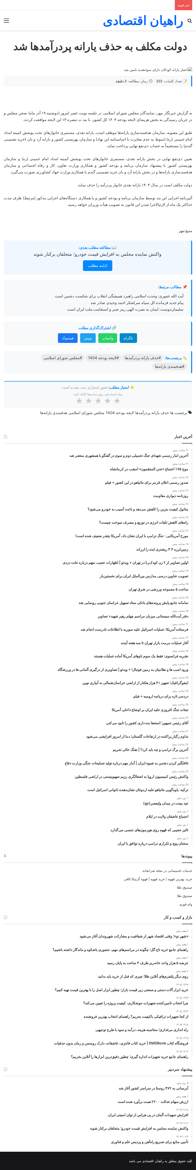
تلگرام (128, 338)
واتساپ (107, 338)
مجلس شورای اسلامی (86, 412)
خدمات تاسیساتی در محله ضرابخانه (167, 871)
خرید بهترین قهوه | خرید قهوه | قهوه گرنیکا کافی (158, 879)
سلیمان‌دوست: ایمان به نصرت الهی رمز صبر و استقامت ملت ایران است (125, 309)
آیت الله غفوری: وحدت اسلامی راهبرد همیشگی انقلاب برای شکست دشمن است (119, 296)
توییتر (88, 338)
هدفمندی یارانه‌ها (53, 412)
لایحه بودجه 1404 (120, 412)
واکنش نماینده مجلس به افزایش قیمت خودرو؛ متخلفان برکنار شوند (97, 254)
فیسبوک (68, 338)
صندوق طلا (184, 887)
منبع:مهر (185, 230)
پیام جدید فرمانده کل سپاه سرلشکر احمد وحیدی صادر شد (137, 302)
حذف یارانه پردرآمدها (152, 412)
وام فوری (185, 904)
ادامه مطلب (97, 265)
